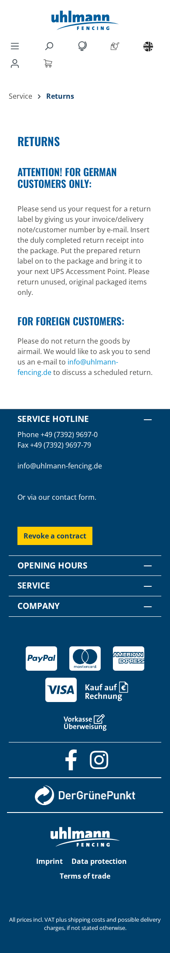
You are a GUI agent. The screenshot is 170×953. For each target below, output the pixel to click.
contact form (73, 497)
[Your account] (16, 63)
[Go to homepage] (85, 20)
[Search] (50, 45)
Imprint (49, 861)
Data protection (99, 861)
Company (38, 606)
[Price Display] (84, 45)
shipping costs (86, 919)
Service (33, 585)
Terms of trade (85, 876)
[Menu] (15, 45)
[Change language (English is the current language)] (148, 46)
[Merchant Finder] (117, 45)
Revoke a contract (55, 536)
